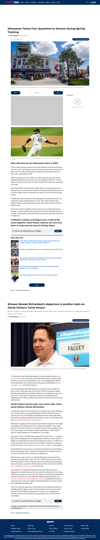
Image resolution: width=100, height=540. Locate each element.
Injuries (53, 2)
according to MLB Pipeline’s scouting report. (28, 420)
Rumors (27, 2)
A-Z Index (52, 531)
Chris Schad (14, 316)
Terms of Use (68, 528)
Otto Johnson (14, 35)
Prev (15, 93)
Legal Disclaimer (16, 531)
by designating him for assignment (42, 445)
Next (58, 93)
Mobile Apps (85, 525)
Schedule (34, 2)
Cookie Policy (85, 528)
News (21, 2)
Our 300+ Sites (68, 525)
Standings (41, 2)
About (13, 525)
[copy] (20, 39)
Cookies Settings (69, 531)
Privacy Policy (53, 528)
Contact (51, 525)
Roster (47, 2)
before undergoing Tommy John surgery (23, 466)
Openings (31, 525)
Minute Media (11, 535)
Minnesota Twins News (22, 290)
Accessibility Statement (35, 531)
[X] (90, 2)
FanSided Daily (15, 528)
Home (12, 290)
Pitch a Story (32, 528)
